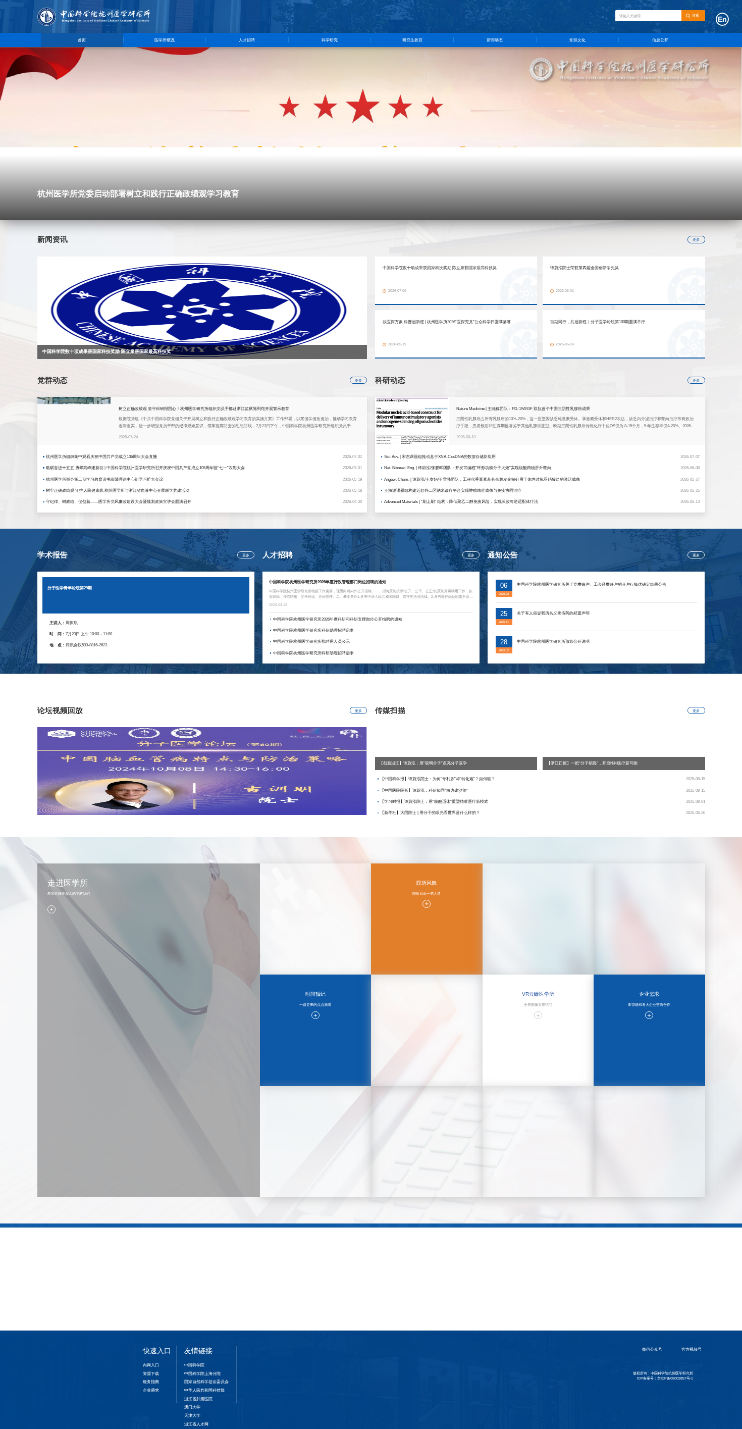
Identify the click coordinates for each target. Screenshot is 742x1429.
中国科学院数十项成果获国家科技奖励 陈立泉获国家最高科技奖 (106, 351)
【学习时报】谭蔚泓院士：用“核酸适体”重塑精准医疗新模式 (434, 801)
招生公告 (371, 1272)
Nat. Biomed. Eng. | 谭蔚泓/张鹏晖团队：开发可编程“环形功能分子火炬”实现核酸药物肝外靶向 (467, 467)
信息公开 (660, 39)
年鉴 (85, 1302)
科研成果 (276, 1256)
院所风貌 (85, 1287)
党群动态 (562, 1256)
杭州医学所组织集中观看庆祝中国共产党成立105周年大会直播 (101, 456)
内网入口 (151, 1364)
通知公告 (466, 1256)
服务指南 (180, 1264)
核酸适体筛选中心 (275, 1302)
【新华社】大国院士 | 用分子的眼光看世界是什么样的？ (430, 812)
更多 (696, 239)
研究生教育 (412, 39)
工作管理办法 (657, 1256)
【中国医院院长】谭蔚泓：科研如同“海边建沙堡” (424, 790)
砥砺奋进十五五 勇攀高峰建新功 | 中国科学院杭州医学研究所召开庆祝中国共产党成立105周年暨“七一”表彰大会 (145, 467)
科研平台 (276, 1264)
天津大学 (192, 1415)
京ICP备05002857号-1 (675, 1398)
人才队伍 (85, 1280)
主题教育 (562, 1264)
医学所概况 (164, 39)
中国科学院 (194, 1364)
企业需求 (151, 1390)
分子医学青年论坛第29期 (69, 587)
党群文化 (577, 39)
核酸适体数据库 (275, 1295)
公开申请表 (657, 1280)
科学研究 (330, 39)
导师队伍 (371, 1256)
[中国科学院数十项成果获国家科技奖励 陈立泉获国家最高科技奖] (202, 308)
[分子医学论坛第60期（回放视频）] (202, 770)
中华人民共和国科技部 (204, 1390)
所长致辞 (85, 1272)
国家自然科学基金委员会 (206, 1381)
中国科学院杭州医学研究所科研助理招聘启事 (313, 630)
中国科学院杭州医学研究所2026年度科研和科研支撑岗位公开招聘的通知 (337, 619)
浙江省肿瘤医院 (198, 1398)
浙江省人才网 (196, 1423)
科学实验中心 (275, 1287)
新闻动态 (495, 39)
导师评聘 (371, 1264)
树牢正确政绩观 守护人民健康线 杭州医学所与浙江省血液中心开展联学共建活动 (117, 490)
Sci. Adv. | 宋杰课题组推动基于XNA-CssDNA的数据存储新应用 (440, 456)
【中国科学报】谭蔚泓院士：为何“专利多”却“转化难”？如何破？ (437, 778)
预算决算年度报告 (657, 1287)
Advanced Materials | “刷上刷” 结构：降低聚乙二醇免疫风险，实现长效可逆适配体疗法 (461, 501)
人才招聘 (247, 39)
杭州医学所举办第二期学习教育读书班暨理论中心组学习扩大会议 (104, 479)
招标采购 (657, 1295)
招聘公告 (180, 1256)
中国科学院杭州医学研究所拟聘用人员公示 (311, 641)
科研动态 (276, 1280)
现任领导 (85, 1264)
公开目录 (657, 1272)
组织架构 (85, 1295)
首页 (82, 39)
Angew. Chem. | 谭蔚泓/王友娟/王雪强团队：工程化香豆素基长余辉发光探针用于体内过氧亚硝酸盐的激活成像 (482, 479)
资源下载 (657, 1310)
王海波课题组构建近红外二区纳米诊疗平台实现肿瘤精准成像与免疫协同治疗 (452, 490)
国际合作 (276, 1272)
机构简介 (85, 1256)
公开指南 (657, 1264)
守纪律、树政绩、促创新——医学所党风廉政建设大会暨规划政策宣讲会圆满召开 (118, 501)
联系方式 (657, 1302)
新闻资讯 (466, 1264)
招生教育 (371, 1245)
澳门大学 (192, 1406)
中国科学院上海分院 (202, 1373)
